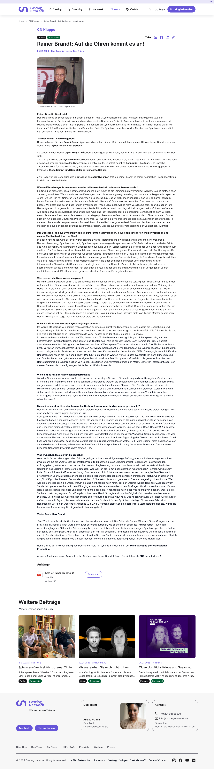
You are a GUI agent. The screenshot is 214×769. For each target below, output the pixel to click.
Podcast (144, 681)
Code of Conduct (158, 760)
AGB (73, 760)
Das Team (36, 747)
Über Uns (21, 747)
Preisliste (84, 747)
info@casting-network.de (173, 718)
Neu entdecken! (46, 728)
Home (21, 21)
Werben (98, 747)
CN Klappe (34, 21)
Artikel (42, 37)
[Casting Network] (31, 9)
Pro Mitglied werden (181, 9)
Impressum (100, 760)
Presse (111, 747)
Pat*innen (52, 747)
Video (82, 681)
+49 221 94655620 (170, 713)
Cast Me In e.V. (138, 760)
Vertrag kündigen (118, 760)
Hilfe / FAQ (69, 747)
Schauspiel (54, 37)
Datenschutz (85, 760)
